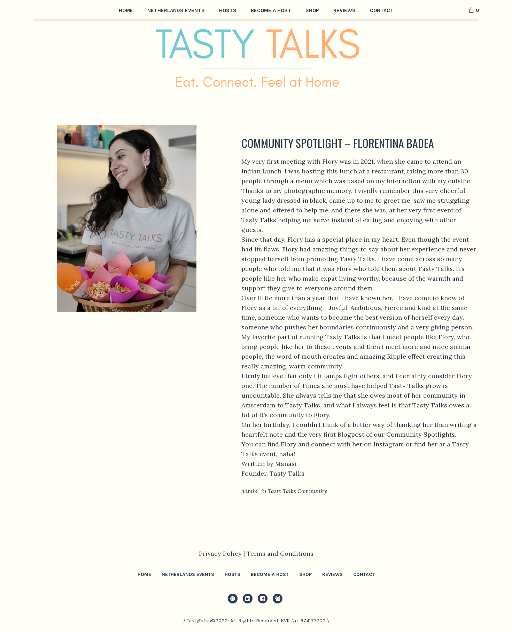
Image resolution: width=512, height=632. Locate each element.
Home (144, 574)
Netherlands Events (188, 574)
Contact (364, 574)
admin (249, 490)
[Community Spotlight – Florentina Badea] (126, 218)
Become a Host (270, 574)
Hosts (232, 574)
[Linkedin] (248, 598)
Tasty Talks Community (297, 490)
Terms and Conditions (280, 553)
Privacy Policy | (223, 553)
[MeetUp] (277, 598)
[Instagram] (233, 598)
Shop (305, 574)
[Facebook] (262, 598)
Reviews (332, 574)
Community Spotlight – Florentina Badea (337, 143)
